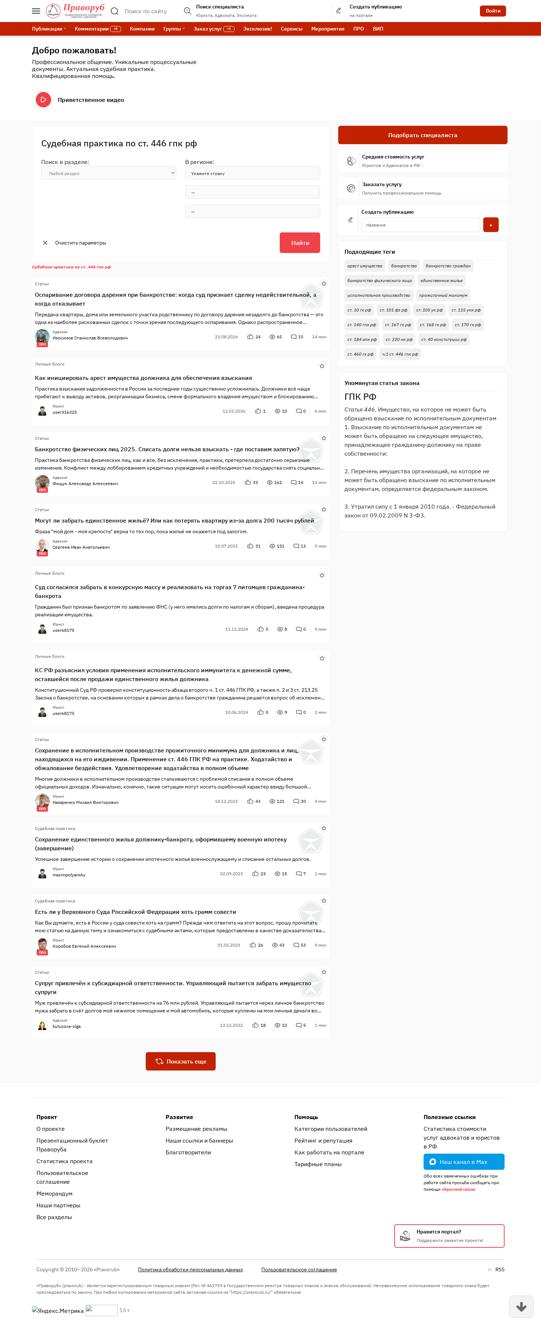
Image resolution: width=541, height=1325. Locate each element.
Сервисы (292, 28)
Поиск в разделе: (65, 161)
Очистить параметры (80, 242)
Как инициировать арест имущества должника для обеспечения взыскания (143, 377)
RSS (500, 1269)
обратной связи (458, 1189)
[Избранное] (323, 283)
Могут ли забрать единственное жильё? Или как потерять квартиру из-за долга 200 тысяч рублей (174, 520)
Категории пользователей (330, 1128)
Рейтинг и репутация (323, 1140)
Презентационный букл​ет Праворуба (72, 1145)
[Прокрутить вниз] (521, 1306)
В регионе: (200, 161)
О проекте (50, 1128)
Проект (46, 1117)
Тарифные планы (318, 1164)
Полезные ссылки (450, 1117)
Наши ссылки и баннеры (199, 1140)
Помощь (306, 1117)
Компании (142, 28)
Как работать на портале (329, 1152)
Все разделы (54, 1217)
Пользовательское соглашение (62, 1177)
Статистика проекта (64, 1161)
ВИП (378, 28)
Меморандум (54, 1193)
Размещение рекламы (196, 1128)
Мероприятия (327, 28)
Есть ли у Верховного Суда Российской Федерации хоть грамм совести (135, 911)
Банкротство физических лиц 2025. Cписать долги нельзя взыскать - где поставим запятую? (167, 449)
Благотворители (188, 1152)
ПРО (358, 28)
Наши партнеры (58, 1205)
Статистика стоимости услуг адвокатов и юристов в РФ (462, 1137)
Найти (300, 242)
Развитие (179, 1117)
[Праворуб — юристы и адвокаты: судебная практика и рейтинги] (75, 11)
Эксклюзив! (257, 28)
